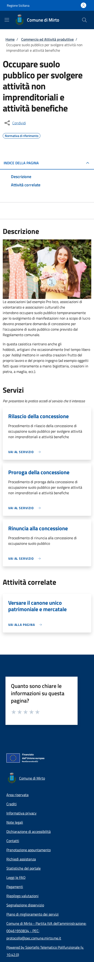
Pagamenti (14, 886)
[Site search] (84, 20)
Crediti (11, 804)
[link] (25, 451)
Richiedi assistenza (21, 859)
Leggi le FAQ (16, 877)
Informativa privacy (21, 813)
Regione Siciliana (18, 5)
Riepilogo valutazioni (22, 896)
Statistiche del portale (23, 868)
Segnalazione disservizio (25, 905)
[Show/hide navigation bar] (7, 20)
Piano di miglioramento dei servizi (32, 914)
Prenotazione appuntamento (28, 850)
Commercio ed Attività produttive (47, 39)
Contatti (12, 840)
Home (10, 39)
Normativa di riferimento (21, 135)
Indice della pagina (21, 163)
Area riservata (17, 794)
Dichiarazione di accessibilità (28, 831)
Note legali (14, 822)
